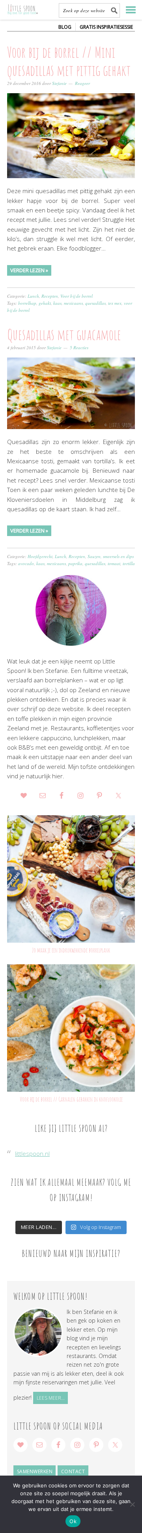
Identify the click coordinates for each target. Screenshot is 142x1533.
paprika (75, 563)
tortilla (129, 563)
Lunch (33, 296)
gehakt (45, 303)
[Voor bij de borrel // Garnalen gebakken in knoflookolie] (71, 1028)
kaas (57, 303)
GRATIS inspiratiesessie (106, 27)
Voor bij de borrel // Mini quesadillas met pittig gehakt (69, 60)
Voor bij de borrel (76, 296)
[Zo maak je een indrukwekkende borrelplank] (71, 879)
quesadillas (95, 303)
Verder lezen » (29, 270)
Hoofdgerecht (40, 556)
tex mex (114, 303)
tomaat (114, 563)
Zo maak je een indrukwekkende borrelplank (71, 950)
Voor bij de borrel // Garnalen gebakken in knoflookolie (71, 1099)
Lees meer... (51, 1398)
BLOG (64, 27)
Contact (73, 1471)
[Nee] (132, 1504)
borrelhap (27, 303)
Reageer (82, 83)
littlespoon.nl (32, 1153)
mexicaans (73, 303)
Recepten (49, 296)
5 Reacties (79, 347)
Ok (73, 1521)
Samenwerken (35, 1471)
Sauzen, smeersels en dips (111, 556)
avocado (26, 563)
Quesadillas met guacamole (64, 334)
